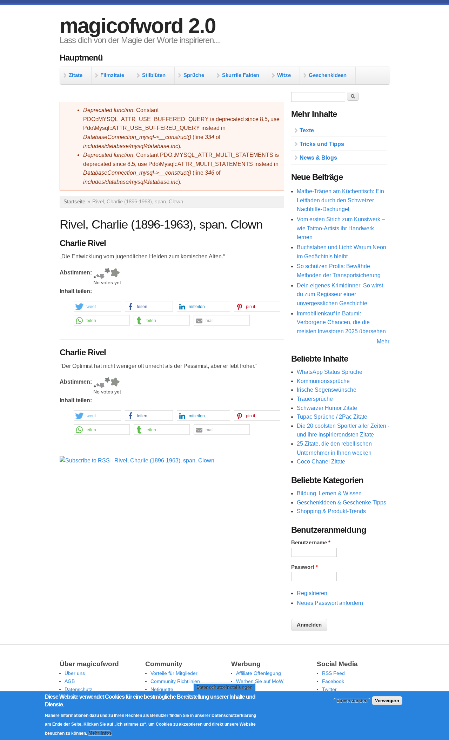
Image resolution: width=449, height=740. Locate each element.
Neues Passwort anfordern (330, 603)
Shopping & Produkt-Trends (331, 511)
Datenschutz (78, 689)
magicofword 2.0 (137, 25)
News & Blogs (318, 158)
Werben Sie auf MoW (259, 681)
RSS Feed (333, 673)
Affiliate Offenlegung (258, 673)
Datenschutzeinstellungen (224, 687)
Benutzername (310, 542)
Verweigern (387, 700)
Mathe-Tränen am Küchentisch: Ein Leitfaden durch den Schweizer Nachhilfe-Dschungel (340, 200)
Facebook (333, 681)
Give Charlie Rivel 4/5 (107, 273)
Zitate (75, 75)
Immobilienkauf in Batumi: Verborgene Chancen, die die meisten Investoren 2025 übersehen (341, 322)
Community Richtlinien (175, 681)
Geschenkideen (328, 75)
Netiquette (161, 689)
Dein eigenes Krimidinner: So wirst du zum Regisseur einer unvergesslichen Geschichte (340, 294)
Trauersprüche (315, 399)
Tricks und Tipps (322, 144)
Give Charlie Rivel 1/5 (94, 273)
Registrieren (312, 593)
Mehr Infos (100, 733)
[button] (97, 306)
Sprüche (193, 75)
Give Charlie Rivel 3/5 (102, 273)
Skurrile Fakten (240, 75)
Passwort (304, 567)
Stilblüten (154, 75)
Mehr (383, 341)
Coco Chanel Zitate (321, 462)
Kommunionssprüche (323, 381)
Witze (284, 75)
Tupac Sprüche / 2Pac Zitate (332, 417)
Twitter (329, 689)
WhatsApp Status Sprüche (329, 372)
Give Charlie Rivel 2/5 (97, 273)
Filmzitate (112, 75)
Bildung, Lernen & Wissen (329, 493)
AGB (70, 681)
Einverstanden (352, 700)
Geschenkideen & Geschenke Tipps (341, 502)
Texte (307, 130)
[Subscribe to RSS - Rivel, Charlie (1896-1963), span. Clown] (137, 460)
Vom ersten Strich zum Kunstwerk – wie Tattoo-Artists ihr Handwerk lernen (341, 228)
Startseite (74, 201)
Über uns (75, 673)
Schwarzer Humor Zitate (327, 408)
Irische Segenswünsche (326, 390)
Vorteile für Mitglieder (173, 673)
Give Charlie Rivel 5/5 (115, 273)
